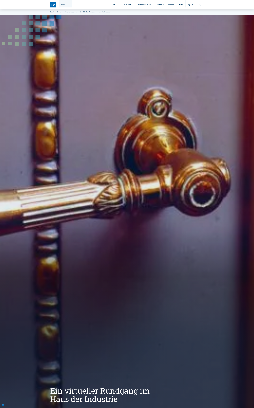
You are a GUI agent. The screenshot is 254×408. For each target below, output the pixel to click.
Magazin (160, 4)
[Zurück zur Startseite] (53, 4)
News (180, 4)
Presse (171, 4)
